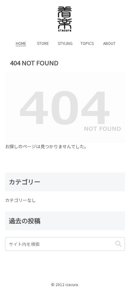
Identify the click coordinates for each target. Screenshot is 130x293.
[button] (118, 243)
